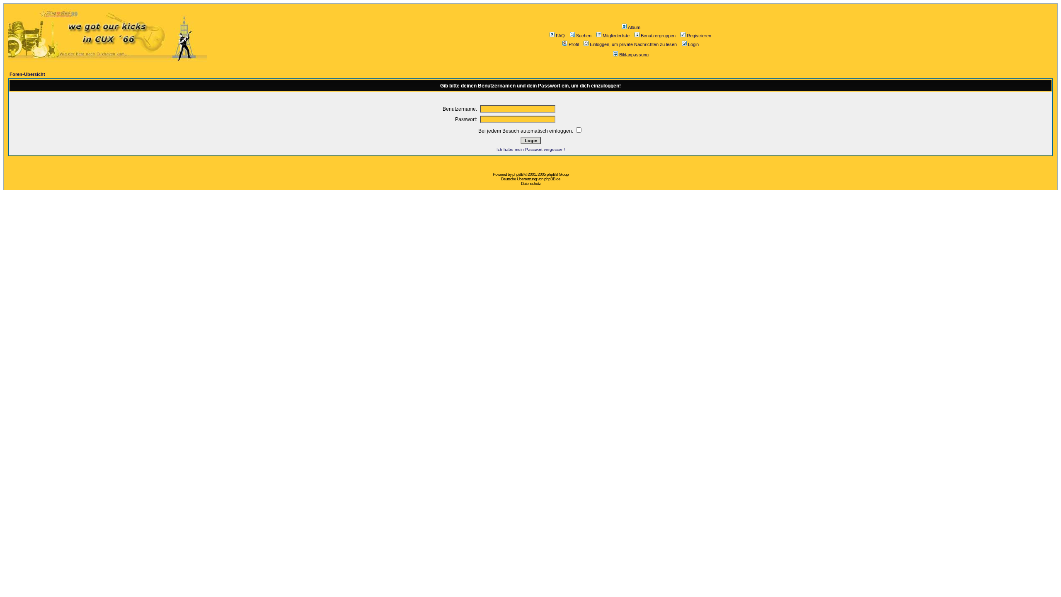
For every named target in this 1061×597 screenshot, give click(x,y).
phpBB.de (552, 179)
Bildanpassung (634, 54)
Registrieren (699, 35)
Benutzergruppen (658, 35)
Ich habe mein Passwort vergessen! (531, 149)
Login (693, 44)
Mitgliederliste (616, 35)
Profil (574, 44)
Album (634, 27)
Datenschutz (530, 183)
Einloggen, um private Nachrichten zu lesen (633, 44)
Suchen (583, 35)
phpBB (517, 174)
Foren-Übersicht (27, 74)
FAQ (560, 35)
